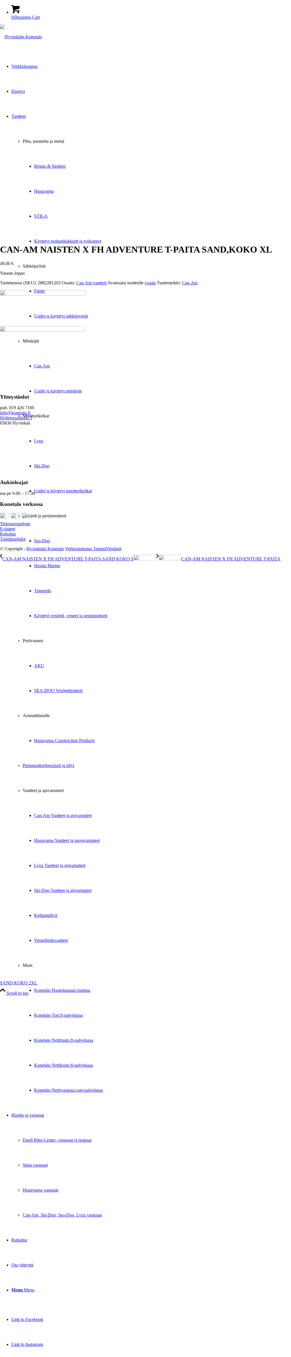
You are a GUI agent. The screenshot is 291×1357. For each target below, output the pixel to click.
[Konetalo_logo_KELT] (21, 36)
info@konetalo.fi (15, 412)
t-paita (150, 282)
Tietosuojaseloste (15, 523)
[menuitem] (157, 565)
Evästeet (7, 528)
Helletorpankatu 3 (16, 417)
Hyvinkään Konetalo (45, 548)
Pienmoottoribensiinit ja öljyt (48, 765)
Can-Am (190, 282)
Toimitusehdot (13, 539)
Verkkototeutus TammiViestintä (93, 548)
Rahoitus (8, 534)
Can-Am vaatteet (91, 282)
